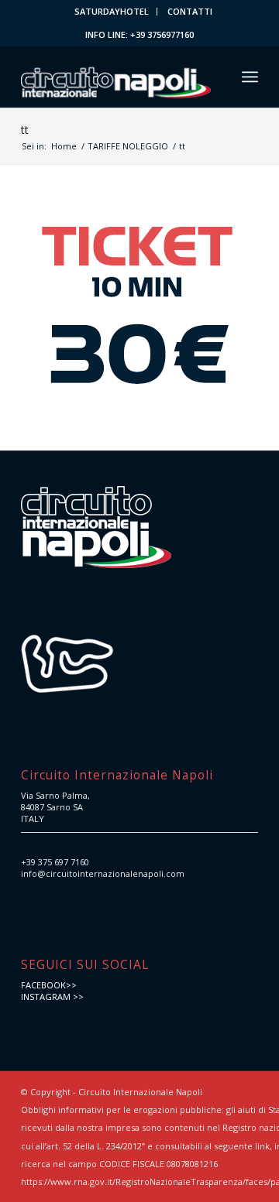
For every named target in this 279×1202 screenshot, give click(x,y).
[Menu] (250, 76)
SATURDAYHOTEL (111, 11)
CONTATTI (189, 11)
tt (25, 129)
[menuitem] (112, 11)
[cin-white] (116, 77)
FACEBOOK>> (49, 985)
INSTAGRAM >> (52, 996)
